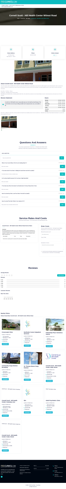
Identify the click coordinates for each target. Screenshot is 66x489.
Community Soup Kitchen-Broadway (10, 366)
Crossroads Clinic (7, 332)
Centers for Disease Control (24, 465)
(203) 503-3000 (33, 55)
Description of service (45, 242)
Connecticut (22, 18)
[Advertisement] (33, 33)
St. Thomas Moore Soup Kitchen (31, 367)
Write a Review (61, 275)
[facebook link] (2, 477)
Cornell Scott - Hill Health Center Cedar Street (9, 436)
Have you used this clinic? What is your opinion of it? (13, 201)
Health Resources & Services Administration (25, 470)
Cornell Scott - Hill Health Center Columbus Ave (9, 401)
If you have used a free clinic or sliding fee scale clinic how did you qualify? (18, 170)
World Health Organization (24, 467)
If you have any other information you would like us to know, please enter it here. (19, 185)
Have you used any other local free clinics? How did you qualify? (16, 193)
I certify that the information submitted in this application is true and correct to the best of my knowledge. (52, 252)
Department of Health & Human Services (25, 473)
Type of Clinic (43, 237)
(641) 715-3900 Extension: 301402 (18, 5)
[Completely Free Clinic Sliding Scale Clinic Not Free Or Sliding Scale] (52, 239)
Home (18, 18)
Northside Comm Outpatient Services (32, 332)
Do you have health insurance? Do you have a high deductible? (15, 178)
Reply (62, 166)
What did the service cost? (46, 231)
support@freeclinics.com (8, 6)
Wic (25, 400)
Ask (61, 157)
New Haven (28, 18)
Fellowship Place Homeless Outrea (54, 333)
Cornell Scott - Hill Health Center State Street (53, 366)
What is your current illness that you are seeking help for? (14, 162)
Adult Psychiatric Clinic (53, 400)
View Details (5, 344)
